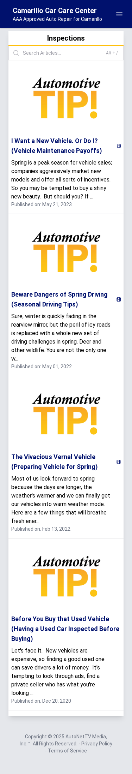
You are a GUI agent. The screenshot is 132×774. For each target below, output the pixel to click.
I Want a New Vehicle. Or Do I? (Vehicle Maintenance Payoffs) (56, 145)
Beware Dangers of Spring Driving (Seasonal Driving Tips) (59, 299)
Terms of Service (67, 751)
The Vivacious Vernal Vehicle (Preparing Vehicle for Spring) (54, 461)
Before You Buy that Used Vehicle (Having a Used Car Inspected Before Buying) (65, 628)
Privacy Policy (96, 743)
